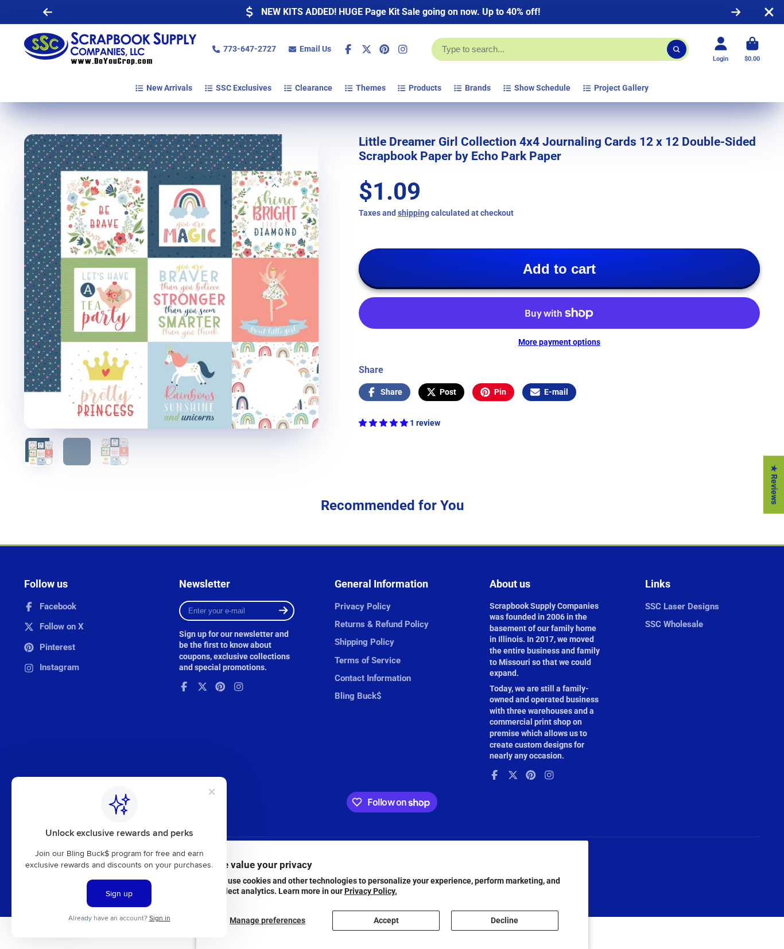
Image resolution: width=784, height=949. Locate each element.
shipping (413, 212)
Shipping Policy (364, 642)
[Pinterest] (384, 49)
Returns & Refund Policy (382, 624)
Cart (752, 49)
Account (720, 49)
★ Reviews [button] (774, 484)
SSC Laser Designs (682, 606)
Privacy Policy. (370, 891)
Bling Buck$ (358, 696)
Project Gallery (621, 87)
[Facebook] (348, 49)
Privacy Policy (363, 606)
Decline (504, 920)
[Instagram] (403, 49)
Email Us (315, 48)
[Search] (676, 49)
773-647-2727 (249, 48)
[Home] (110, 49)
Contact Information (373, 678)
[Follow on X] (367, 49)
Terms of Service (368, 660)
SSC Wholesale (674, 624)
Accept (386, 920)
